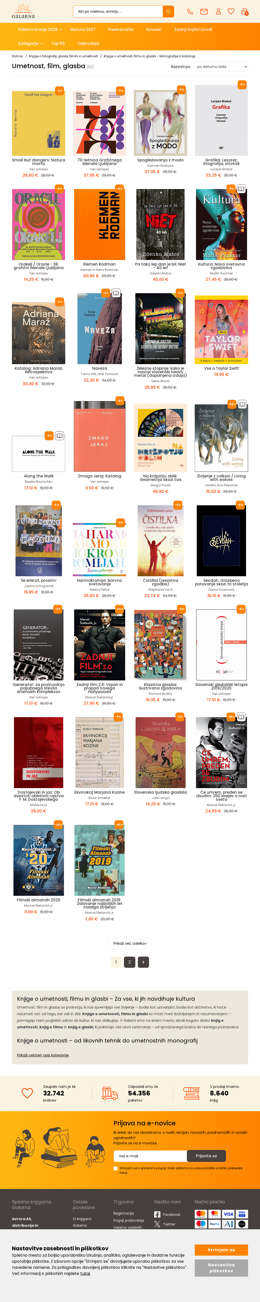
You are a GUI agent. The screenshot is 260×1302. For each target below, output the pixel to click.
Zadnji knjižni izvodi (193, 29)
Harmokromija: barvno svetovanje (99, 582)
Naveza (99, 368)
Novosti (153, 29)
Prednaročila (121, 29)
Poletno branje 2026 (38, 29)
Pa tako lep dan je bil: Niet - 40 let (160, 266)
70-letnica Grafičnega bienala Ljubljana (99, 161)
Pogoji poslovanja (128, 1220)
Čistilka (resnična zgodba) (160, 582)
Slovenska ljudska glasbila (160, 792)
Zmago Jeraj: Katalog (99, 476)
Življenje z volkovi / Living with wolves (221, 477)
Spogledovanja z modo (160, 160)
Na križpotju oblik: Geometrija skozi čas (161, 477)
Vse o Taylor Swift (221, 368)
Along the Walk (39, 476)
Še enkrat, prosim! (38, 580)
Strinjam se (221, 1250)
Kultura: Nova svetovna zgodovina (221, 266)
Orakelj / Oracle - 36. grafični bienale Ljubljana (39, 266)
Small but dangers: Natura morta (38, 161)
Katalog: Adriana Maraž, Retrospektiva (39, 370)
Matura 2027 (82, 29)
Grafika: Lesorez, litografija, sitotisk (221, 161)
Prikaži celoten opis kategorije (43, 1055)
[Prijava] (219, 11)
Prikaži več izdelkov (130, 943)
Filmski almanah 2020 (38, 900)
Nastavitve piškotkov (221, 1268)
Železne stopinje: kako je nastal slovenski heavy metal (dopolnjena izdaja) (160, 372)
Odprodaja (88, 43)
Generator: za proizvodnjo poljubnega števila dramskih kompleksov (38, 688)
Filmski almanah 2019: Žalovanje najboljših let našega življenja (99, 903)
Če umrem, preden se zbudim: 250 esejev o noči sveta (221, 796)
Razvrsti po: (181, 66)
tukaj (85, 1273)
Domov (17, 56)
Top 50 (58, 43)
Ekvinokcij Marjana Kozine (99, 792)
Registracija (123, 1213)
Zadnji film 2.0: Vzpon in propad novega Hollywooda (99, 688)
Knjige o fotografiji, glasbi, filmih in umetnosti (63, 56)
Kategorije (28, 43)
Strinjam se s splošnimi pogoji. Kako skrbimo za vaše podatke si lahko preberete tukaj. (181, 1170)
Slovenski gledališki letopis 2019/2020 (221, 686)
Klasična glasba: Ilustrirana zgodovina (160, 686)
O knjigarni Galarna (82, 1222)
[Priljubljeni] (231, 11)
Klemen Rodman (99, 264)
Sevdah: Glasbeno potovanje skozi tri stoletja (221, 582)
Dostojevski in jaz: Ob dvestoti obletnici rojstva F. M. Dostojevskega (39, 796)
